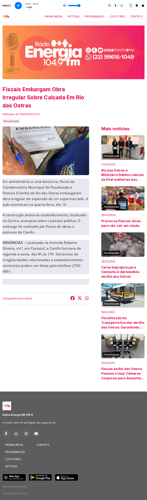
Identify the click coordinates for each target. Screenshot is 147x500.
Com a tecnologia (10, 493)
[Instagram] (109, 5)
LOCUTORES (117, 16)
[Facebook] (115, 5)
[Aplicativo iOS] (143, 5)
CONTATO (136, 16)
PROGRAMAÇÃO (94, 16)
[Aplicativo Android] (136, 5)
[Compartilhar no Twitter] (80, 298)
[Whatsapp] (121, 5)
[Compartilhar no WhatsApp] (87, 298)
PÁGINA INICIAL (54, 16)
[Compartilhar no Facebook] (72, 298)
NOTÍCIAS (74, 16)
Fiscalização (11, 121)
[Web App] (130, 5)
